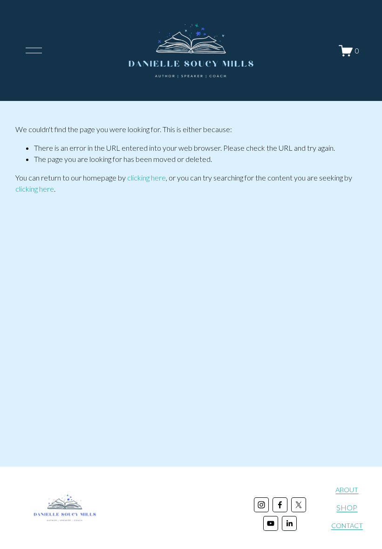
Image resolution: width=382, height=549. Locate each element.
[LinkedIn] (289, 523)
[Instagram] (261, 504)
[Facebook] (280, 504)
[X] (298, 504)
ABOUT (346, 490)
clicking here (146, 177)
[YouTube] (270, 523)
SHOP (346, 507)
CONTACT (347, 525)
